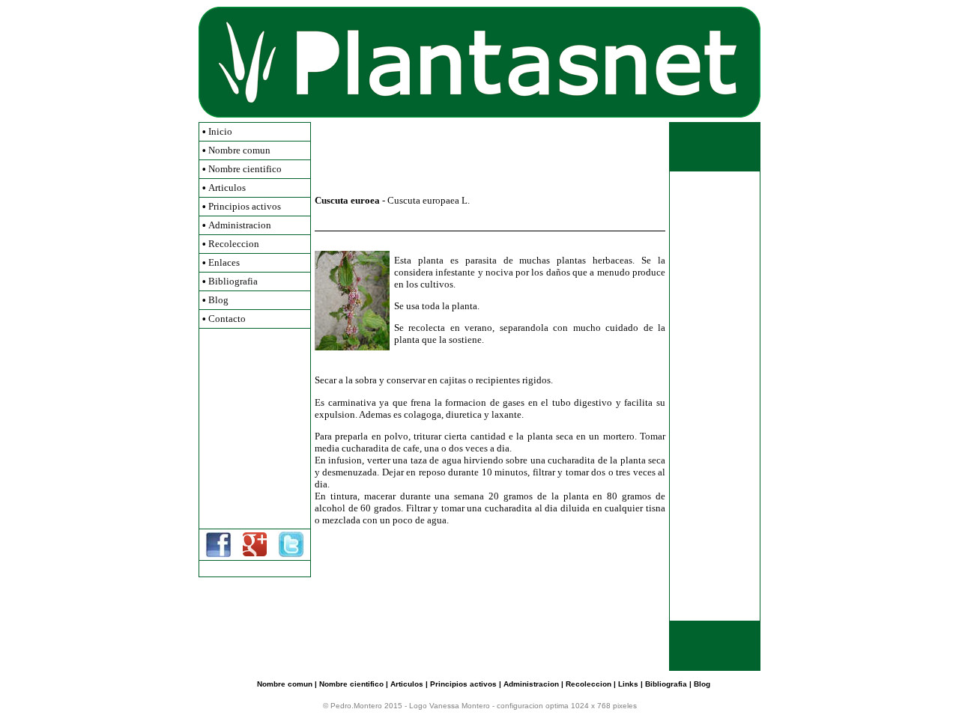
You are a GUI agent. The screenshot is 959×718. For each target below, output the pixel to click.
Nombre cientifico (245, 168)
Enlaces (224, 262)
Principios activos (244, 206)
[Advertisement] (255, 428)
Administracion (239, 225)
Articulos (227, 187)
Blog (218, 299)
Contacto (227, 318)
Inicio (220, 131)
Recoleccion (233, 243)
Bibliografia (233, 281)
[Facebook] (218, 554)
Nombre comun (239, 150)
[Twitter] (291, 554)
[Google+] (255, 553)
